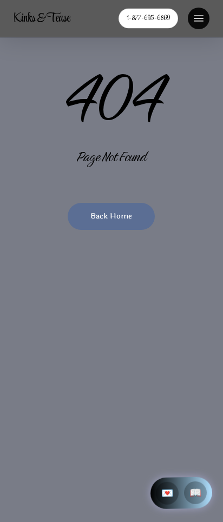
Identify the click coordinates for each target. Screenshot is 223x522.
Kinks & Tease (42, 18)
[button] (198, 18)
